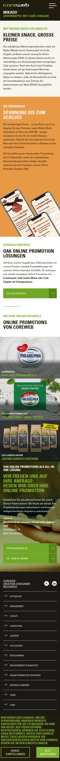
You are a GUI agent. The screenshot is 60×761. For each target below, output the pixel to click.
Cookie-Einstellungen (15, 752)
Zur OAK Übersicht (16, 293)
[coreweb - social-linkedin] (54, 583)
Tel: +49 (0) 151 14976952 (17, 558)
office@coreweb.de (16, 548)
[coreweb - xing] (46, 583)
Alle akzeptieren (48, 752)
